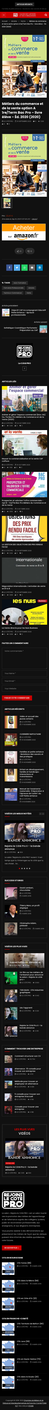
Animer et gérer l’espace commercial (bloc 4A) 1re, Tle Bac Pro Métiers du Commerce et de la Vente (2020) (23, 417)
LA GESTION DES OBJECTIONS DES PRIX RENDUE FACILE (22, 545)
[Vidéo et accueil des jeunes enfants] (11, 722)
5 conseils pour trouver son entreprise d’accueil (27, 1095)
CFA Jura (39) (23, 1341)
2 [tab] (22, 868)
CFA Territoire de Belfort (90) (30, 1323)
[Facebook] (24, 368)
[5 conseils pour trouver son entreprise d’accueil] (8, 1097)
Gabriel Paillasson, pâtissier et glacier (29, 962)
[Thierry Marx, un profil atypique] (11, 911)
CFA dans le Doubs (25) (28, 1376)
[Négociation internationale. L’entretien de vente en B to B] (24, 570)
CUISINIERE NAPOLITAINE (30, 734)
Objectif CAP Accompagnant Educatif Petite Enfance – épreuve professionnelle (28, 312)
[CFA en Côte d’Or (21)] (8, 1304)
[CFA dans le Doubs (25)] (8, 1382)
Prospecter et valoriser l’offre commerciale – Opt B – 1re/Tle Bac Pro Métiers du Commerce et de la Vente (24, 503)
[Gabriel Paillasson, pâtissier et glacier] (24, 960)
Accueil (4, 21)
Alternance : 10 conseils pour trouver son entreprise (28, 1069)
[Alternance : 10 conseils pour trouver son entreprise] (8, 1072)
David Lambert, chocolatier (26, 889)
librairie (31, 288)
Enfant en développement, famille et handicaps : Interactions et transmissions (32, 773)
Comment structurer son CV (28, 1056)
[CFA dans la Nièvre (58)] (8, 1286)
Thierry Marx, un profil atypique (29, 906)
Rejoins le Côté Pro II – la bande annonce (22, 847)
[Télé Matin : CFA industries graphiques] (11, 995)
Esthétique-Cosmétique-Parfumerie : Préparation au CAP (21, 329)
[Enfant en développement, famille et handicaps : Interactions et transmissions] (11, 775)
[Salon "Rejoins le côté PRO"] (24, 15)
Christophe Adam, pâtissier (28, 924)
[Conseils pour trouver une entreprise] (8, 1110)
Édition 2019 (10, 1163)
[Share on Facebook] (9, 267)
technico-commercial (13, 293)
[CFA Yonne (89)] (8, 1268)
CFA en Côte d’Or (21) (27, 1298)
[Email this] (32, 267)
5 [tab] (29, 868)
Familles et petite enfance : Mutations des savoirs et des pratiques (24, 9)
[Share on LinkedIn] (39, 267)
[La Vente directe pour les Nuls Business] (24, 612)
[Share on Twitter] (17, 267)
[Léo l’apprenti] (11, 1013)
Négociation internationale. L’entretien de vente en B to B (23, 587)
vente (29, 293)
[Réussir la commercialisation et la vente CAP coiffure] (24, 443)
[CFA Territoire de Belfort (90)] (8, 1329)
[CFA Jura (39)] (8, 1347)
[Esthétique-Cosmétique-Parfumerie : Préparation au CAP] (43, 329)
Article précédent (10, 305)
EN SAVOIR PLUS (11, 1248)
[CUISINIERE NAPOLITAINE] (11, 739)
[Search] (46, 15)
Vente (23, 21)
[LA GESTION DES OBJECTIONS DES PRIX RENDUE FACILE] (24, 528)
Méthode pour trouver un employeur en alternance (26, 1082)
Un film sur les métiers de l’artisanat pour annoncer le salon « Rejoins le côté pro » (31, 976)
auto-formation (20, 283)
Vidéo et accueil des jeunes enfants (29, 717)
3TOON (30, 1406)
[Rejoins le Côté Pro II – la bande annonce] (11, 1031)
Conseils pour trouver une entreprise (27, 1107)
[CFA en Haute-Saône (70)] (8, 1364)
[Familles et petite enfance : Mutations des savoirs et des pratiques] (11, 757)
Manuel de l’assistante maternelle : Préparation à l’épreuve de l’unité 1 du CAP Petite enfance (32, 792)
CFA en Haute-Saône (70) (29, 1359)
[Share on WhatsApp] (24, 267)
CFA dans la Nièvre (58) (28, 1280)
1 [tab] (19, 868)
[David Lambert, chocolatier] (11, 893)
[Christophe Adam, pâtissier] (11, 929)
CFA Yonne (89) (24, 1263)
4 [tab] (27, 868)
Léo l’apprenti (26, 1007)
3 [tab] (24, 868)
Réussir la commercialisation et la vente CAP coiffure (22, 459)
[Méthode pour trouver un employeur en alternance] (8, 1084)
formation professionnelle (13, 288)
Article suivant (40, 322)
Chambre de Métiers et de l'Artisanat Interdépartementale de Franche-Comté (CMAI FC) (24, 1403)
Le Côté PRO (8, 121)
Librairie (14, 21)
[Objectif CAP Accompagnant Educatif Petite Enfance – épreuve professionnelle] (5, 312)
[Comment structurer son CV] (8, 1059)
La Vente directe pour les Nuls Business (20, 628)
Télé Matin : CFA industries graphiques (31, 991)
